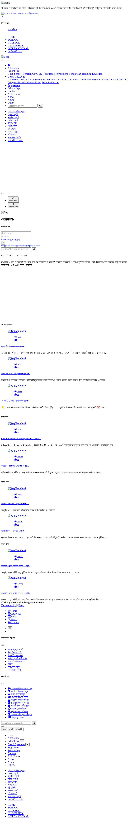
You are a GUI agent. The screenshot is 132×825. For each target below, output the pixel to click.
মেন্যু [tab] (4, 729)
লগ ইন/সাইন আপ (15, 51)
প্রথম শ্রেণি (13, 114)
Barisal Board (106, 79)
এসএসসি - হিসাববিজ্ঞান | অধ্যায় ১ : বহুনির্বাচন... (15, 504)
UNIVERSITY (16, 45)
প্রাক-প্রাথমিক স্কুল (16, 111)
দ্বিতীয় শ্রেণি (13, 117)
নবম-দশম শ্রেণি (14, 137)
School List (13, 71)
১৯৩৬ (20, 456)
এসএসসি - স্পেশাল (15, 140)
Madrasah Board (32, 82)
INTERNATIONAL (18, 48)
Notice (11, 97)
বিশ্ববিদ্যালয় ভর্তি (15, 652)
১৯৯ (19, 337)
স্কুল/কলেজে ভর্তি (15, 649)
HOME (11, 36)
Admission (13, 68)
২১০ (19, 364)
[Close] (2, 193)
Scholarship (14, 88)
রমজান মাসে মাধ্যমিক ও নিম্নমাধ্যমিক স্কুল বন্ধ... (15, 374)
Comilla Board (56, 79)
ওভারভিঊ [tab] (19, 729)
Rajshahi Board (41, 79)
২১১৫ (20, 521)
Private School (63, 73)
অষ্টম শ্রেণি (12, 134)
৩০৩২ (20, 583)
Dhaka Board (25, 79)
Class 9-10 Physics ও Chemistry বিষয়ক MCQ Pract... (21, 439)
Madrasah (76, 73)
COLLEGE (14, 42)
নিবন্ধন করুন (13, 206)
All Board (13, 79)
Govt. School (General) (20, 73)
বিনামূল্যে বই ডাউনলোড (17, 658)
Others (11, 102)
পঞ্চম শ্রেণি (12, 126)
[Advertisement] (66, 166)
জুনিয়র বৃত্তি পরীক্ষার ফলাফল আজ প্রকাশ (13, 346)
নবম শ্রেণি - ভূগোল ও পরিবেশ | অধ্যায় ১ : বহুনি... (15, 566)
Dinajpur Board (16, 82)
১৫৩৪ (20, 494)
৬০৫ (19, 429)
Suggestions (14, 85)
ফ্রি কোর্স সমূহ (13, 667)
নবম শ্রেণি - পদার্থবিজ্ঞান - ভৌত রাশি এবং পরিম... (15, 466)
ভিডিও (10, 664)
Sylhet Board (120, 79)
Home (11, 735)
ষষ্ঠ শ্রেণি (11, 128)
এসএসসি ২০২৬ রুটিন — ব (19, 29)
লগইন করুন (13, 200)
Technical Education (92, 73)
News (11, 99)
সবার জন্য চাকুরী (14, 669)
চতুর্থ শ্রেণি (12, 123)
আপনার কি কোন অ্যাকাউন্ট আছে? (20, 245)
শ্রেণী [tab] (11, 729)
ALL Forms (14, 94)
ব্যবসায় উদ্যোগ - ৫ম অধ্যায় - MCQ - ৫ (13, 531)
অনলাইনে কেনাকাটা (16, 661)
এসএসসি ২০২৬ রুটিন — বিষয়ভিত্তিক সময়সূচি (14, 401)
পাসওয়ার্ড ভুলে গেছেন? (10, 239)
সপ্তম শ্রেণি (13, 131)
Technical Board (50, 82)
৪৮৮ (19, 391)
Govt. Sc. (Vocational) (43, 73)
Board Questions (16, 76)
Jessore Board (72, 79)
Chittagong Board (89, 79)
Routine (12, 91)
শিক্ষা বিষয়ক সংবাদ (15, 655)
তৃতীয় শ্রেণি (13, 120)
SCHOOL (13, 39)
